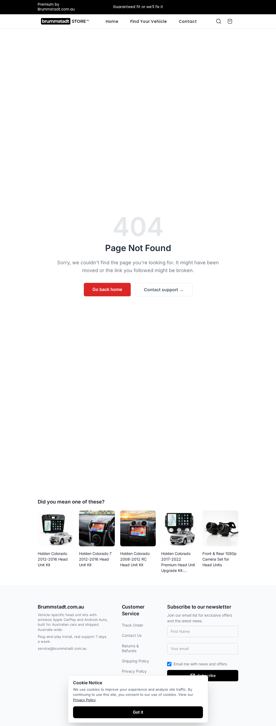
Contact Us (132, 635)
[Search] (218, 21)
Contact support (164, 289)
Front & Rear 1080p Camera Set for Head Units (219, 559)
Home (112, 21)
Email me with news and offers (200, 664)
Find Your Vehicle (148, 21)
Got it (138, 712)
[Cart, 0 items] (230, 21)
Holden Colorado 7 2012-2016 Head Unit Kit (95, 559)
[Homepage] (65, 21)
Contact (188, 21)
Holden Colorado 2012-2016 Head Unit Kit (53, 559)
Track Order (132, 625)
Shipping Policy (135, 661)
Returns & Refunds (130, 648)
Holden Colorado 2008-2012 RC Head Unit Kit (135, 559)
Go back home (107, 289)
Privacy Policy (134, 671)
